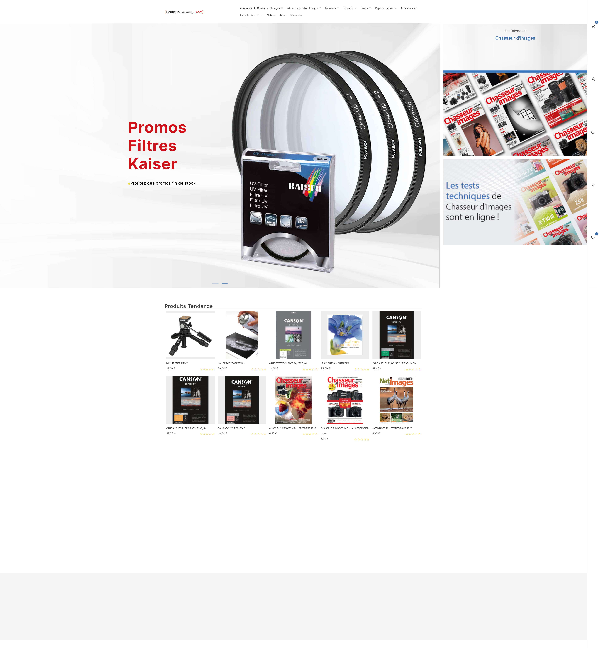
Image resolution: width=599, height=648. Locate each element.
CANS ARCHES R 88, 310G (231, 428)
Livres (366, 8)
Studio (282, 15)
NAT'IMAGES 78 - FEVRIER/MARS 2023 (392, 428)
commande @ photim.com (181, 634)
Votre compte (326, 581)
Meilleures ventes (238, 596)
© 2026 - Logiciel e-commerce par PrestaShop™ (188, 644)
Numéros (332, 8)
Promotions (235, 587)
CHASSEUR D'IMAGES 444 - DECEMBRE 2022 (292, 428)
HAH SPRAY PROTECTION (231, 363)
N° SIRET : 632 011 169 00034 (179, 629)
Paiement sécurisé (282, 606)
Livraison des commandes (285, 587)
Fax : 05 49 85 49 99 (175, 623)
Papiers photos (386, 8)
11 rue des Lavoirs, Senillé (177, 602)
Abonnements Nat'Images (304, 8)
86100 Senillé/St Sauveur (177, 608)
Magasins (277, 619)
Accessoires (410, 8)
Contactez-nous (281, 610)
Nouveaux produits (239, 592)
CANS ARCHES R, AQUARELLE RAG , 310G (394, 363)
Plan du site (279, 615)
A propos (277, 601)
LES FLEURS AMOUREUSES (335, 363)
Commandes (323, 592)
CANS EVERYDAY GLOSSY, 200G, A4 (288, 363)
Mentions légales (281, 592)
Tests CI (350, 8)
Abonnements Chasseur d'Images (262, 8)
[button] (435, 156)
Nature (271, 15)
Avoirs (320, 596)
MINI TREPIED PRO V (177, 363)
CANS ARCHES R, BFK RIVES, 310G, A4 (186, 428)
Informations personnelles (329, 587)
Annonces (296, 15)
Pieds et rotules (251, 15)
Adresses (321, 601)
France (168, 613)
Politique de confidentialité (286, 596)
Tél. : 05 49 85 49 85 (175, 618)
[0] (593, 25)
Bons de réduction (326, 606)
